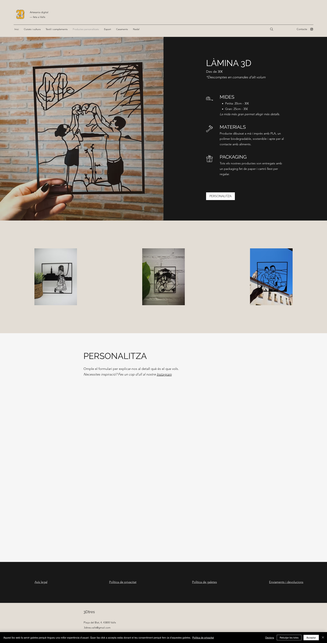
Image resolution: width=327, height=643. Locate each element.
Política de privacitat (122, 582)
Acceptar (311, 637)
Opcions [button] (269, 637)
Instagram (164, 374)
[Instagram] (311, 29)
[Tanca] (323, 637)
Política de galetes (204, 582)
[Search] (271, 29)
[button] (32, 29)
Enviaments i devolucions (286, 582)
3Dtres (89, 612)
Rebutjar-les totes (289, 637)
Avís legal (41, 582)
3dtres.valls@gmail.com (97, 627)
